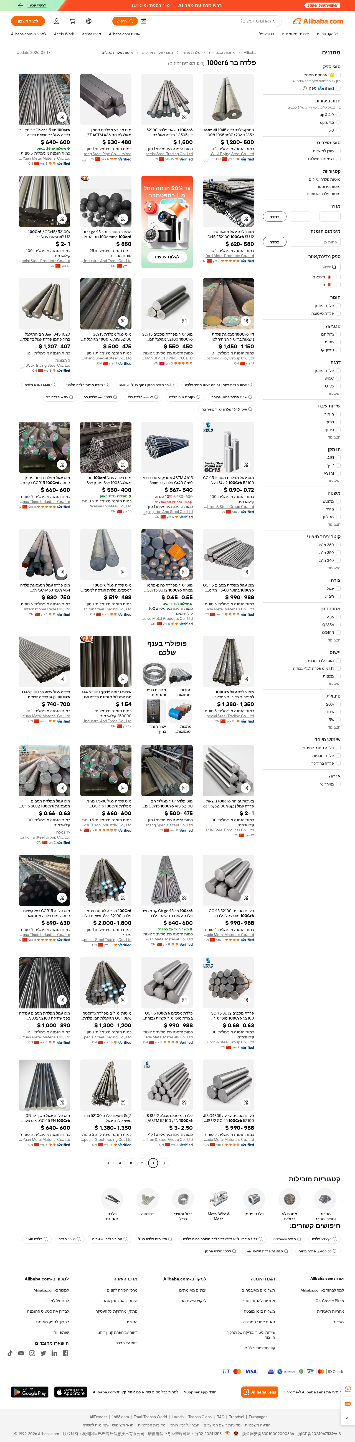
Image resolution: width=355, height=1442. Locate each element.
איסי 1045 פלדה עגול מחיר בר (224, 409)
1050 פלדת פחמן (218, 1251)
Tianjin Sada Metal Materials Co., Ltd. (228, 609)
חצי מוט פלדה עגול (152, 1239)
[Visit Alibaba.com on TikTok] (10, 1353)
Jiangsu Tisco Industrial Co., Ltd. (44, 501)
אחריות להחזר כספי (259, 1300)
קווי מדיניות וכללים (260, 1348)
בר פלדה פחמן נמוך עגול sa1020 (144, 385)
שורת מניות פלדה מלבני (84, 385)
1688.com (120, 1417)
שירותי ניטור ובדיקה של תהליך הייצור (251, 1335)
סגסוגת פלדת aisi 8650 (265, 1251)
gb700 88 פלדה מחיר (315, 1251)
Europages (258, 1417)
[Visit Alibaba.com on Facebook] (65, 1353)
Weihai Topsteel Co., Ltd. (110, 506)
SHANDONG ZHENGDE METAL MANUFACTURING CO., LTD (167, 358)
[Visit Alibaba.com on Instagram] (32, 1353)
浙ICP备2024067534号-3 (319, 1433)
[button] (143, 21)
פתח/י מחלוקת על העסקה (116, 1311)
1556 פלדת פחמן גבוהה (229, 397)
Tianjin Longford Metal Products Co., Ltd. (228, 255)
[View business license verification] (227, 1433)
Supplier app (196, 1392)
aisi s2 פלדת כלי (140, 397)
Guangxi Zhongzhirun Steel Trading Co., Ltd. (105, 609)
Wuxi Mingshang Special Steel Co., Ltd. (105, 358)
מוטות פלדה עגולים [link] (117, 52)
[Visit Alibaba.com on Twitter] (43, 1353)
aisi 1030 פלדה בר (98, 397)
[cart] (72, 22)
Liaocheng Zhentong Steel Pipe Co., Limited (105, 154)
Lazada (178, 1417)
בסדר (275, 216)
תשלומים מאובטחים (258, 1290)
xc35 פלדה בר (57, 397)
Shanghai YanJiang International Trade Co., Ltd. (44, 609)
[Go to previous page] (164, 1163)
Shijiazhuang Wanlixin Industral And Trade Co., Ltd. (105, 260)
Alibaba (250, 52)
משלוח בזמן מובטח (259, 1311)
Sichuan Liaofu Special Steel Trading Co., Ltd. (167, 154)
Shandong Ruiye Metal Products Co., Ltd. (167, 618)
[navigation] (302, 608)
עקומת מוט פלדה (182, 397)
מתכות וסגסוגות (222, 52)
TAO (220, 1417)
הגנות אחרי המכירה (259, 1322)
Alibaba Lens (313, 1392)
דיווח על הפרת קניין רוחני (117, 1332)
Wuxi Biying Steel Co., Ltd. (232, 154)
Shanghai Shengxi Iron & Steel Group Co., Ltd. (228, 506)
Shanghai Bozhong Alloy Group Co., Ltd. (228, 358)
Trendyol (236, 1417)
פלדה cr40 (34, 1239)
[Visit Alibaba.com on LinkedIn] (54, 1353)
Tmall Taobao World (150, 1417)
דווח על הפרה (126, 1343)
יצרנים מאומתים (192, 1290)
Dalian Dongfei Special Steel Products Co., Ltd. (44, 260)
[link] (348, 1389)
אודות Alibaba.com (327, 1278)
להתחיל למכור (57, 1300)
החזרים (131, 1322)
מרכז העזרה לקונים (122, 1290)
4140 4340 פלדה (37, 385)
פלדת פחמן (191, 52)
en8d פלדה (67, 1239)
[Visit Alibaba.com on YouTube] (21, 1353)
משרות (338, 1322)
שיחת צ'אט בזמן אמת (120, 1300)
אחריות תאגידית (330, 1311)
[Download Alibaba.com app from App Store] (70, 1392)
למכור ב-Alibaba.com (51, 1290)
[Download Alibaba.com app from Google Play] (30, 1392)
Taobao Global (200, 1417)
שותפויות (61, 1332)
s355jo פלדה (321, 1239)
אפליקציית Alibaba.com (114, 1392)
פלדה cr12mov (284, 1239)
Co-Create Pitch (330, 1300)
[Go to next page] (109, 1163)
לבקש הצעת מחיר (192, 1300)
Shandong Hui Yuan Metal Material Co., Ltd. (44, 158)
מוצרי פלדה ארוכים (157, 52)
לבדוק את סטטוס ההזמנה (48, 1311)
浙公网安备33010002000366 (268, 1433)
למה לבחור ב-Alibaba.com (322, 1290)
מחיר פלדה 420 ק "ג (107, 1239)
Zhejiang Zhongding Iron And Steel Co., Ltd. (167, 511)
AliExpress (98, 1417)
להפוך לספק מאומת (52, 1322)
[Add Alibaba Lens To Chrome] (259, 1392)
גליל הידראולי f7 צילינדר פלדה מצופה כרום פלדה (220, 1239)
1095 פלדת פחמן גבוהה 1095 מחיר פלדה (216, 385)
